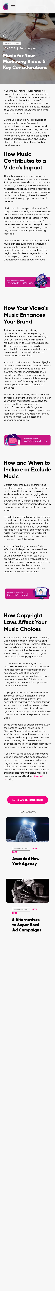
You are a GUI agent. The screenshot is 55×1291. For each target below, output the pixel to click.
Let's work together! (27, 800)
